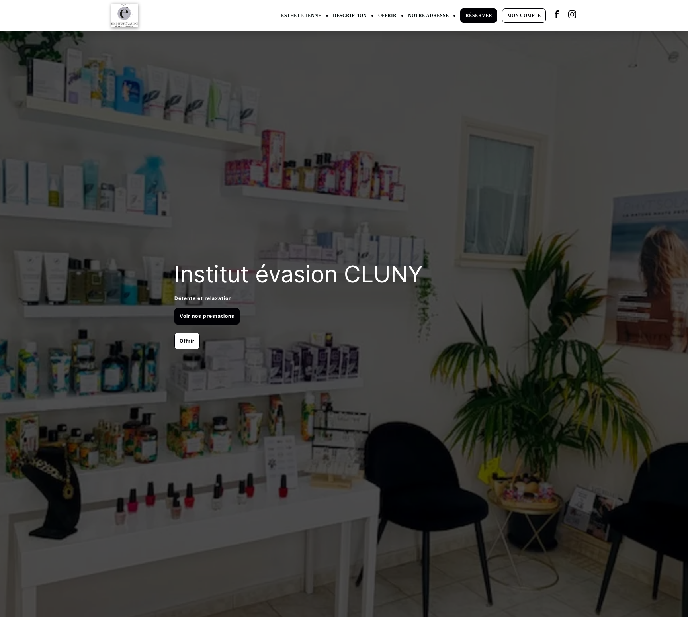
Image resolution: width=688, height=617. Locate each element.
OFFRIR (387, 15)
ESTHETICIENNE (301, 15)
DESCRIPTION (350, 15)
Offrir (187, 341)
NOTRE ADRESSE (428, 15)
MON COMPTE (524, 15)
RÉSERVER (478, 15)
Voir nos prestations (207, 316)
